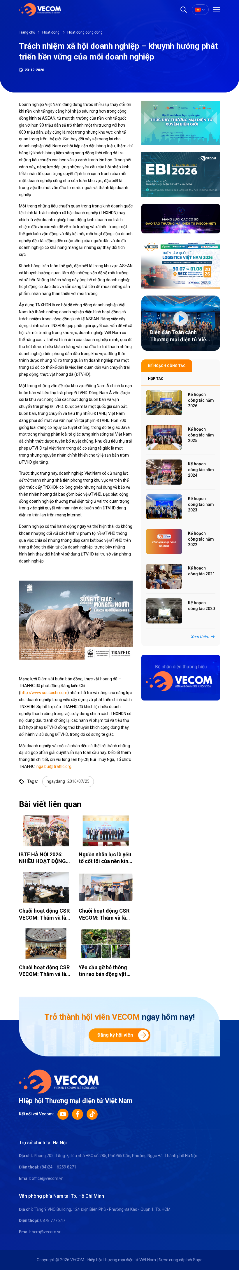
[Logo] (59, 1081)
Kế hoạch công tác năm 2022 (201, 539)
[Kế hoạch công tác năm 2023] (164, 506)
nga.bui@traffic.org (53, 766)
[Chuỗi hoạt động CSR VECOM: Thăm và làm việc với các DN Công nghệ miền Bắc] (46, 943)
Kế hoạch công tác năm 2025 (201, 435)
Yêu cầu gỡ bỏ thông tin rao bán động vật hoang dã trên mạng (103, 974)
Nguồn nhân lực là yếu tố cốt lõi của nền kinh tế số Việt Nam (105, 861)
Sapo (198, 1259)
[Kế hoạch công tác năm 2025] (164, 437)
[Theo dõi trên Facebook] (77, 1114)
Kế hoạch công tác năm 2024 (201, 470)
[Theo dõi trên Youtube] (62, 1114)
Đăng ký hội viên (115, 1035)
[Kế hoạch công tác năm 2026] (164, 402)
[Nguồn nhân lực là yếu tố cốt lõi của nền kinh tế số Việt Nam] (106, 830)
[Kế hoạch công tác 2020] (164, 610)
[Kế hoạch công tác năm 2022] (164, 541)
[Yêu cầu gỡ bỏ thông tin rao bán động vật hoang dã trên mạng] (106, 943)
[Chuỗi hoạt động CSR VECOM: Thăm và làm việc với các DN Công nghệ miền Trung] (106, 887)
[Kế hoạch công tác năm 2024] (164, 472)
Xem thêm (200, 636)
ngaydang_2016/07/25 (68, 781)
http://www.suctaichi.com (43, 692)
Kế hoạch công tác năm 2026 (201, 400)
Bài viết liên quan (50, 804)
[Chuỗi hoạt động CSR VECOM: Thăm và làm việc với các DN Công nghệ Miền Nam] (46, 887)
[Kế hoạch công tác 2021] (164, 576)
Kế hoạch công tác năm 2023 (201, 504)
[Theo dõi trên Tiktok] (92, 1114)
